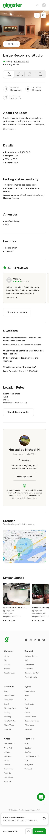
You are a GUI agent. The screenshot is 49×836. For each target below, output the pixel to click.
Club (26, 708)
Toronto (7, 773)
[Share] (37, 15)
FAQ (26, 660)
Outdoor (28, 748)
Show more (8, 129)
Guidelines (29, 668)
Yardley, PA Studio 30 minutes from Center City (16, 607)
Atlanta (7, 752)
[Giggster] (12, 5)
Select (7, 668)
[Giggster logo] (6, 639)
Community (29, 664)
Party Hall (29, 765)
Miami (6, 760)
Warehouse (29, 725)
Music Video (9, 725)
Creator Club (9, 673)
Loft (26, 760)
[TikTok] (35, 640)
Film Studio (29, 704)
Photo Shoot (9, 695)
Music (27, 744)
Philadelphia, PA (21, 61)
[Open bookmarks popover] (43, 15)
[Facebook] (26, 640)
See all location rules (18, 412)
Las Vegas (8, 777)
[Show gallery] (24, 30)
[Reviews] (43, 640)
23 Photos (13, 44)
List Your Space (31, 656)
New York (8, 748)
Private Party (9, 721)
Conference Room (32, 756)
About (6, 656)
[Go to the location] (16, 594)
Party (6, 691)
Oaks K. (17, 279)
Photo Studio (30, 691)
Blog (6, 660)
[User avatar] (44, 5)
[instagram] (30, 640)
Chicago (7, 756)
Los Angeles (9, 744)
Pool (26, 700)
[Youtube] (39, 640)
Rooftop (28, 752)
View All (7, 729)
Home (27, 695)
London (7, 765)
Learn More (32, 498)
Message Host (24, 476)
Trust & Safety (31, 677)
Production (8, 700)
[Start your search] (37, 5)
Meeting (7, 716)
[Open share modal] (21, 587)
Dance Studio (30, 716)
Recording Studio (32, 721)
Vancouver (8, 769)
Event (6, 704)
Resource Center (32, 673)
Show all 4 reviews (17, 312)
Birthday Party (10, 708)
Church (27, 712)
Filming (7, 712)
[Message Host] (28, 831)
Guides (7, 664)
